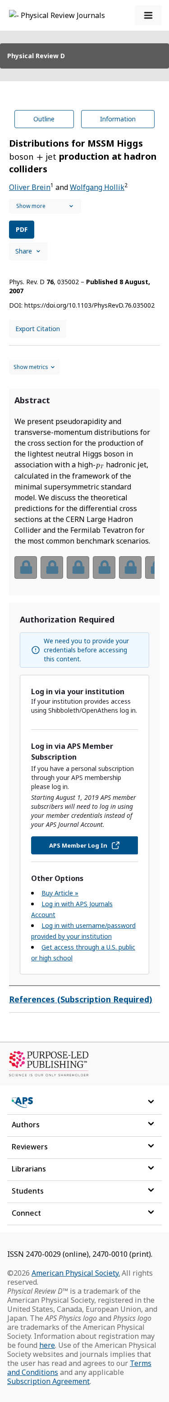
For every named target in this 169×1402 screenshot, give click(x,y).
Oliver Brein (29, 187)
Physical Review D (36, 55)
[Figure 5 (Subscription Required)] (130, 567)
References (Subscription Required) (80, 999)
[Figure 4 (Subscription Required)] (104, 567)
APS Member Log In (78, 845)
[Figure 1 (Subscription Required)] (25, 567)
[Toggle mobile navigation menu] (148, 15)
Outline (44, 119)
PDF (21, 229)
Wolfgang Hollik (97, 187)
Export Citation (37, 328)
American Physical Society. (76, 1273)
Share (23, 251)
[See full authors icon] (45, 206)
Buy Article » (59, 893)
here (47, 1345)
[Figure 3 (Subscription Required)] (78, 567)
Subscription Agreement (48, 1381)
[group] (84, 573)
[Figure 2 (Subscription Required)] (52, 567)
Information (118, 119)
